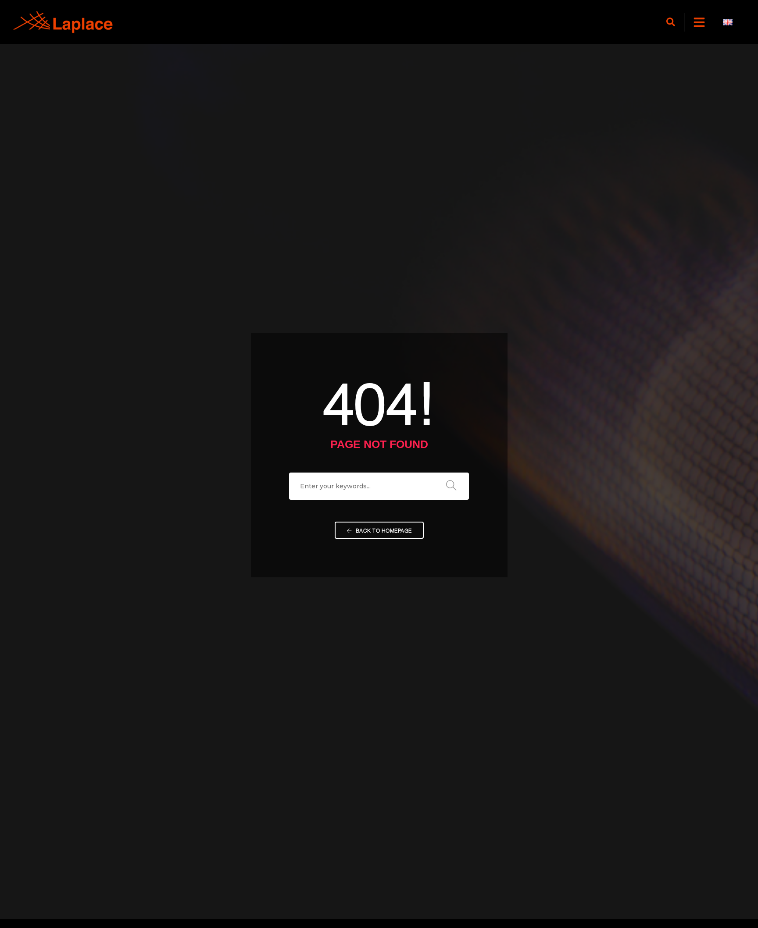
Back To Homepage (383, 530)
